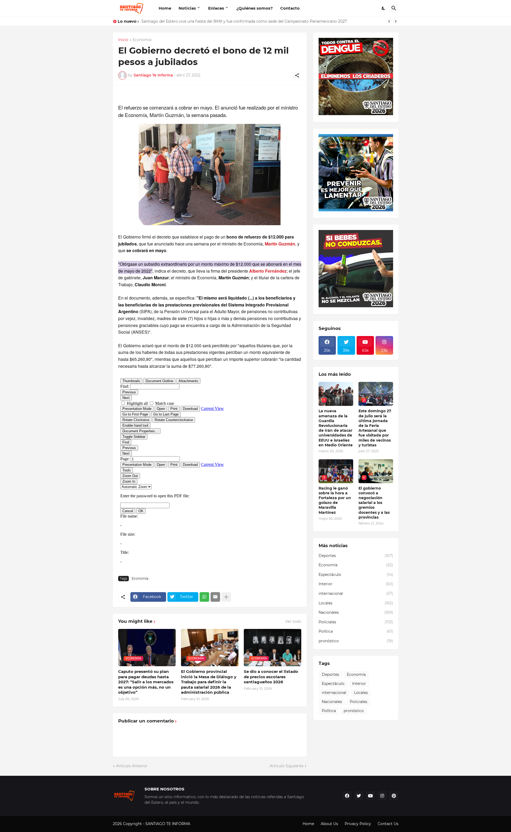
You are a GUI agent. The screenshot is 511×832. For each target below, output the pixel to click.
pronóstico (356, 641)
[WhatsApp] (204, 597)
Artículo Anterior (131, 766)
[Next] (395, 21)
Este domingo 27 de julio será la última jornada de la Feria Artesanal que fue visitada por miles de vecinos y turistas (374, 428)
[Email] (215, 597)
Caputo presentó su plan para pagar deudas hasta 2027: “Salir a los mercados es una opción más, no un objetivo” (146, 682)
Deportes (356, 555)
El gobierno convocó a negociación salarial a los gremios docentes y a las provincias (374, 503)
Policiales (356, 622)
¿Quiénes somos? (254, 8)
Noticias (187, 8)
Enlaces (216, 8)
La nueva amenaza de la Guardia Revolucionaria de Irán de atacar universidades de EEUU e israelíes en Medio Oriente (336, 428)
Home (165, 8)
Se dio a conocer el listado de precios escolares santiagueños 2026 (271, 676)
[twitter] (358, 795)
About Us (329, 823)
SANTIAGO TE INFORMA (168, 823)
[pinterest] (393, 795)
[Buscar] (393, 8)
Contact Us (388, 823)
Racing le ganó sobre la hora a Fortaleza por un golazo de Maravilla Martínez (335, 500)
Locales (356, 603)
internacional (356, 593)
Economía (142, 40)
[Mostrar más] (226, 597)
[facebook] (347, 795)
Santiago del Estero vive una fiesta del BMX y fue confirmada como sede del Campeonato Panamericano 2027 (244, 21)
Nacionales (356, 612)
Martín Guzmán (280, 244)
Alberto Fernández (268, 271)
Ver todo (293, 621)
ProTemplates (204, 823)
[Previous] (389, 21)
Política (356, 631)
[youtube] (370, 795)
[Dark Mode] (383, 8)
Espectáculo (356, 574)
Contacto (290, 8)
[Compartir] (297, 75)
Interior (356, 583)
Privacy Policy (358, 823)
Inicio (123, 40)
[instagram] (382, 795)
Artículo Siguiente (286, 766)
